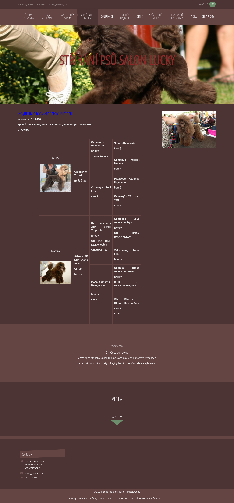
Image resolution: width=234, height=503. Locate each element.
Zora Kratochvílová (113, 491)
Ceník (139, 16)
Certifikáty (208, 16)
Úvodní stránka (29, 16)
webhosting (121, 498)
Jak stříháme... (48, 16)
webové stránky (88, 498)
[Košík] (212, 4)
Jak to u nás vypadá (67, 16)
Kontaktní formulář (177, 16)
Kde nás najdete (125, 16)
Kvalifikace (106, 16)
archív (117, 417)
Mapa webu (133, 491)
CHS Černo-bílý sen (87, 16)
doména (107, 498)
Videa (194, 16)
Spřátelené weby (155, 16)
